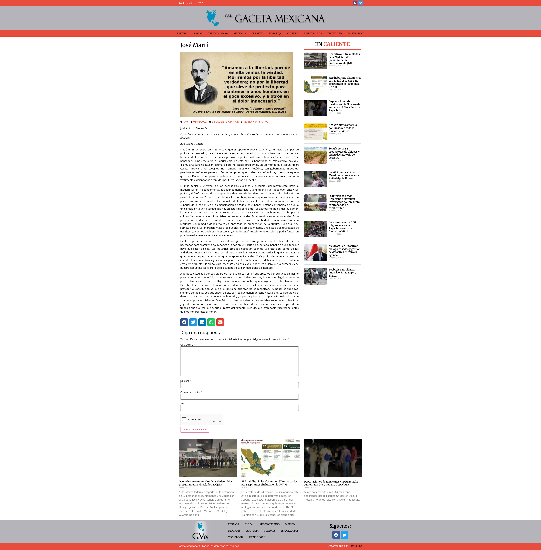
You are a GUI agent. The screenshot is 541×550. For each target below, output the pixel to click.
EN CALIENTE (219, 121)
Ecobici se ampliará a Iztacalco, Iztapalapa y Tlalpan (342, 272)
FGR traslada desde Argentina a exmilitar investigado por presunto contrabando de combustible (344, 202)
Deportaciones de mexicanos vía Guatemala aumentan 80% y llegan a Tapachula (344, 106)
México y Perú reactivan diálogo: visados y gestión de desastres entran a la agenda (345, 250)
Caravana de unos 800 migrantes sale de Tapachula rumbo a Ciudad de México (342, 227)
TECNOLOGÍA (335, 33)
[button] (184, 322)
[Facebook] (355, 3)
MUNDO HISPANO (218, 33)
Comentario (187, 345)
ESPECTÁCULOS (313, 33)
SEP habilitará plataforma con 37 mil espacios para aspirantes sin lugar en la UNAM (345, 82)
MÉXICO (238, 33)
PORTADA (182, 33)
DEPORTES (257, 33)
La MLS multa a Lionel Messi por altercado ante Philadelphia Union (344, 175)
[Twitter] (360, 3)
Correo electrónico (191, 392)
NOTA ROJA (275, 33)
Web (182, 403)
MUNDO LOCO (356, 33)
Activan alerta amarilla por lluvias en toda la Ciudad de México (343, 128)
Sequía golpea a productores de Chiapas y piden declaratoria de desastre (344, 153)
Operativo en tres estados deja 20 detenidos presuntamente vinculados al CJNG (344, 58)
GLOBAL (197, 33)
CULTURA (292, 33)
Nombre (185, 381)
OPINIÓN (233, 121)
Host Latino (355, 545)
